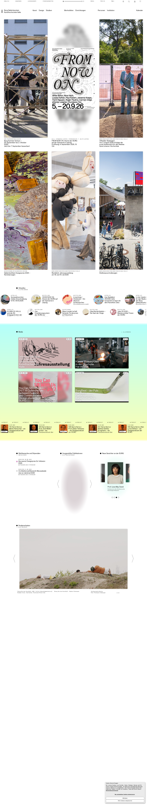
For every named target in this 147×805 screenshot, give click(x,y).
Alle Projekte (22, 527)
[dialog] (125, 792)
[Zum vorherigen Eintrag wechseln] (58, 484)
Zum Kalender (22, 455)
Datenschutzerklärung (112, 790)
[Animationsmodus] (83, 1)
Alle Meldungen (23, 289)
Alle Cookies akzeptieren (125, 800)
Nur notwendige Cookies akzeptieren (125, 794)
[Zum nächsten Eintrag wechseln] (91, 484)
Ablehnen (125, 798)
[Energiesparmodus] (63, 1)
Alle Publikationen (68, 455)
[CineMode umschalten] (140, 1)
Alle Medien (127, 332)
